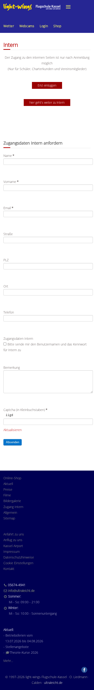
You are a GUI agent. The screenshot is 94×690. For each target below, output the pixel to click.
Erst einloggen (47, 85)
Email (8, 208)
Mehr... (8, 660)
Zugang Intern (13, 507)
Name (8, 155)
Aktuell (8, 484)
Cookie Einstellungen (18, 563)
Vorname (11, 181)
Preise (7, 489)
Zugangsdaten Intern (18, 338)
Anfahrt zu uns (13, 534)
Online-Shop (12, 478)
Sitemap (9, 518)
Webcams (26, 26)
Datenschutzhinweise (18, 557)
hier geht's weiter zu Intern (46, 102)
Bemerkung (11, 367)
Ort (5, 286)
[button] (68, 7)
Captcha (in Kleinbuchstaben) (25, 410)
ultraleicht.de (53, 682)
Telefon (8, 312)
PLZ (6, 260)
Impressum (11, 551)
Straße (8, 234)
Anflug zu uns (12, 540)
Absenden (12, 442)
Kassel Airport (13, 546)
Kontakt (8, 568)
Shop (57, 26)
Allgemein (10, 512)
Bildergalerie (12, 501)
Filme (7, 495)
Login (44, 26)
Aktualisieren (12, 430)
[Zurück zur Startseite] (31, 7)
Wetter (8, 26)
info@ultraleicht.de (21, 590)
